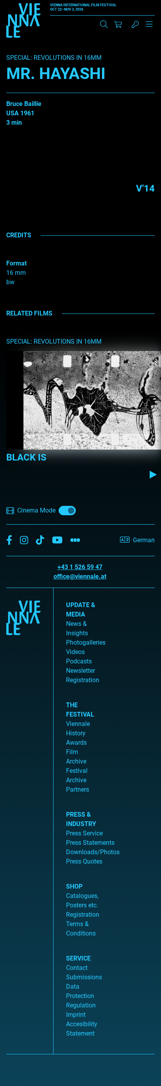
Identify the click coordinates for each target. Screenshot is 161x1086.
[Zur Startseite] (23, 22)
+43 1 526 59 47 (79, 567)
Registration (82, 914)
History (76, 733)
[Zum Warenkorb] (118, 24)
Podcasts (79, 661)
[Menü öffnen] (149, 27)
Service (78, 958)
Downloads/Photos (93, 852)
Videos (75, 652)
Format (16, 263)
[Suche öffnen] (104, 24)
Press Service (84, 833)
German (144, 540)
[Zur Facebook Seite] (9, 540)
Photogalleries (86, 642)
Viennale (78, 724)
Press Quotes (84, 861)
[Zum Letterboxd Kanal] (75, 540)
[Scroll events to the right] (153, 474)
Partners (77, 789)
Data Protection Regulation (81, 996)
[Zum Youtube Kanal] (57, 540)
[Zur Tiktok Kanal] (40, 540)
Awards (76, 742)
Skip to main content (28, 4)
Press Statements (90, 842)
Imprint (76, 1014)
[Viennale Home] (23, 818)
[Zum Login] (135, 24)
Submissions (84, 977)
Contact (77, 967)
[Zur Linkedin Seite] (24, 540)
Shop (74, 886)
